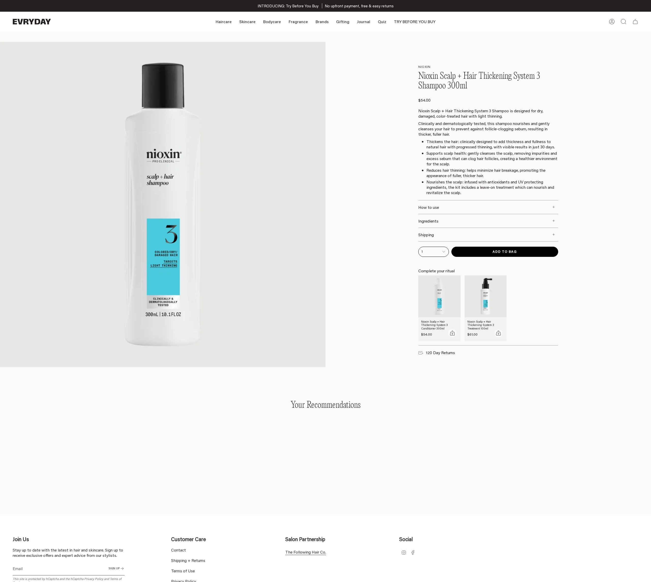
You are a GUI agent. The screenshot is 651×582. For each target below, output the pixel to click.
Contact (178, 550)
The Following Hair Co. (305, 552)
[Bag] (635, 21)
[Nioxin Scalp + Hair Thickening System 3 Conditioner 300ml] (439, 296)
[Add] (452, 333)
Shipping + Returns (188, 560)
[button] (223, 21)
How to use (428, 207)
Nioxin (424, 67)
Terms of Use (183, 570)
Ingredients (428, 221)
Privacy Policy (93, 579)
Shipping (426, 234)
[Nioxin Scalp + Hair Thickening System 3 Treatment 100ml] (486, 296)
